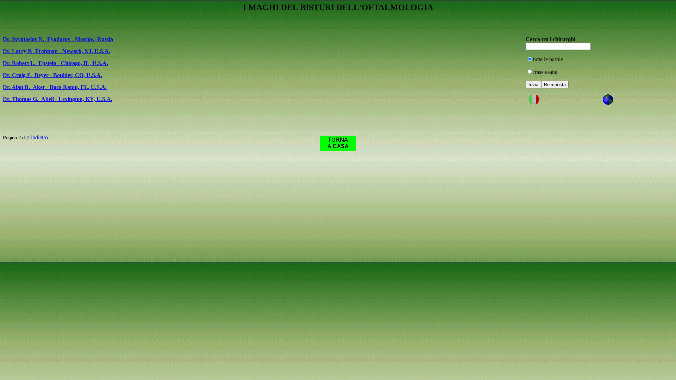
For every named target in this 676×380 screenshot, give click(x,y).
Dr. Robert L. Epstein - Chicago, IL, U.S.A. (55, 63)
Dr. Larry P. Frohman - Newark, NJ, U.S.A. (56, 51)
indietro (39, 137)
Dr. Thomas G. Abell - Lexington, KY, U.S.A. (57, 99)
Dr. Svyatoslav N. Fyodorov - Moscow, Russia (58, 39)
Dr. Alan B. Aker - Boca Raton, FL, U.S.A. (55, 87)
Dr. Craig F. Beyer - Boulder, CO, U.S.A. (52, 75)
